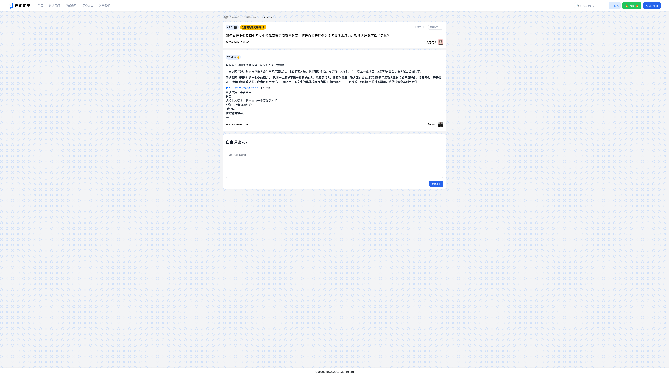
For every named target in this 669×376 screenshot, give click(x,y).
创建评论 (436, 183)
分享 (232, 109)
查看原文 (434, 27)
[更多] (227, 117)
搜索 (616, 5)
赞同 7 (231, 105)
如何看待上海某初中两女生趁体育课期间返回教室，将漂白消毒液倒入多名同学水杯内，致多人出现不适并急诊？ (308, 35)
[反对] (236, 105)
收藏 (232, 113)
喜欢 (241, 113)
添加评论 (246, 105)
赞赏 (228, 96)
